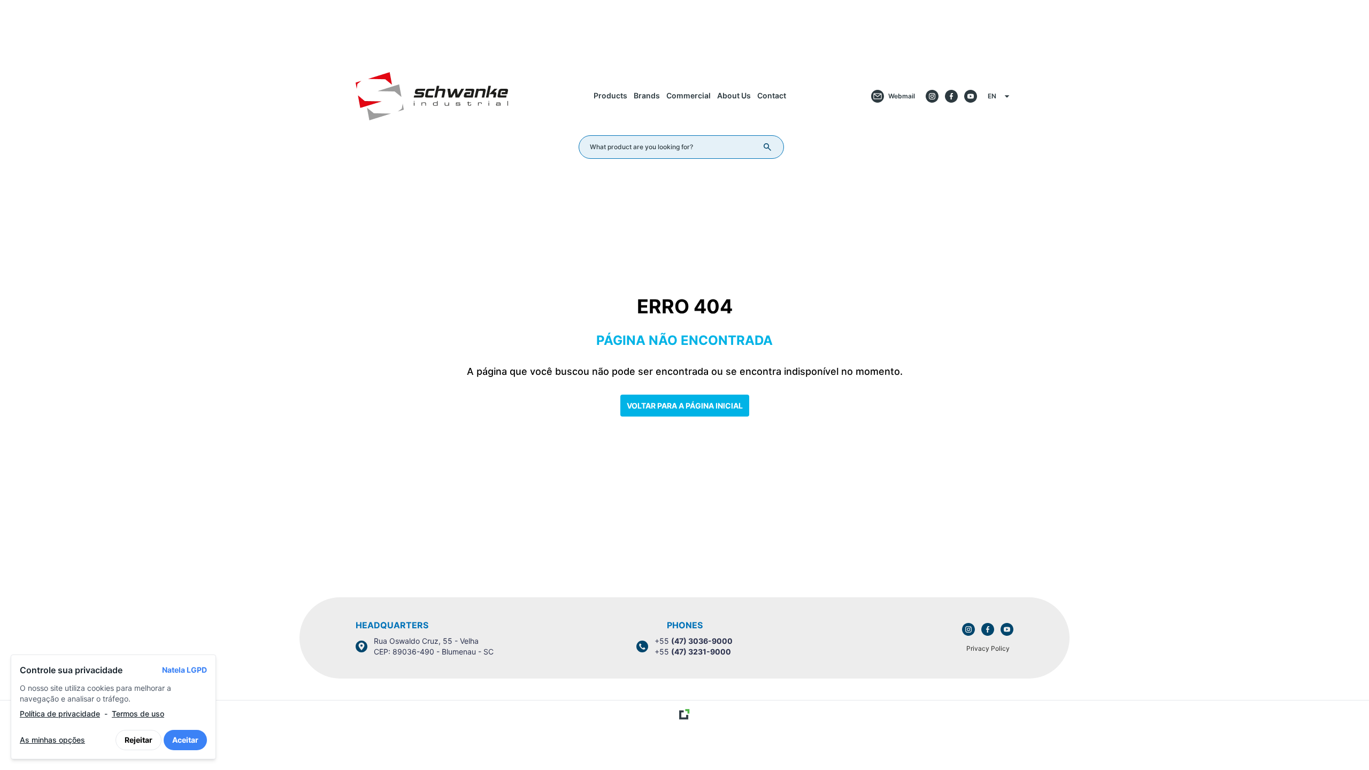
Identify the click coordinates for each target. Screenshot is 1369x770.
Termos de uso (138, 713)
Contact (771, 95)
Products (610, 95)
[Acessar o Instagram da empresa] (932, 96)
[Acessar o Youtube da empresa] (970, 96)
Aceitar (185, 739)
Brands (647, 95)
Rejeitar (138, 739)
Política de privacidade (60, 713)
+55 (694, 640)
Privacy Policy (988, 648)
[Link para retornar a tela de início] (684, 28)
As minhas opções (52, 739)
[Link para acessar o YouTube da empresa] (1007, 629)
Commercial (688, 95)
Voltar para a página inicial (685, 405)
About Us (734, 95)
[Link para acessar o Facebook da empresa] (987, 629)
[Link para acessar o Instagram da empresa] (968, 629)
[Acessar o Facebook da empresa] (951, 96)
